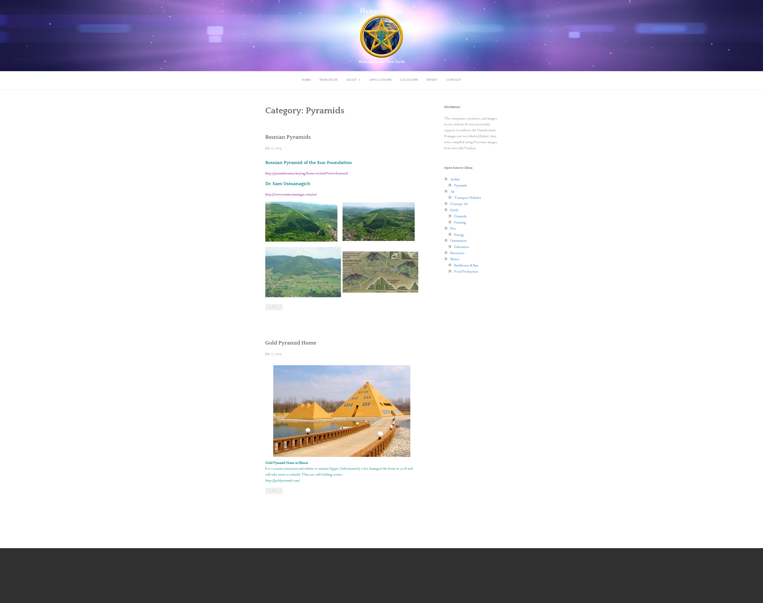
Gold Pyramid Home (290, 343)
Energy (459, 235)
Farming (460, 222)
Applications (380, 80)
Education (461, 247)
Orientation (458, 241)
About (351, 80)
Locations (409, 80)
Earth (454, 210)
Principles (328, 80)
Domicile (460, 216)
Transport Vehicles (467, 198)
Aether (455, 179)
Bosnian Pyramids (288, 137)
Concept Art (459, 204)
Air (452, 191)
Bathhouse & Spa (466, 265)
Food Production (466, 271)
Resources (457, 253)
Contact (453, 80)
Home (306, 80)
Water (454, 259)
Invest (432, 80)
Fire (453, 228)
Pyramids (460, 185)
